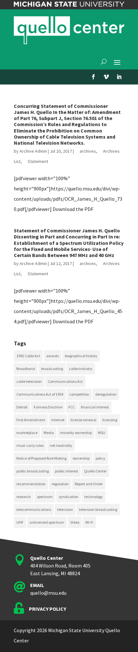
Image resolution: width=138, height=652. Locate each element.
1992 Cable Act (28, 355)
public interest (66, 471)
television (65, 509)
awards (52, 355)
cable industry (80, 368)
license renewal (83, 419)
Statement (38, 161)
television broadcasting (98, 509)
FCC (71, 407)
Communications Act (65, 381)
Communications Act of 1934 (39, 394)
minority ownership (76, 432)
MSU (101, 432)
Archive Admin (33, 151)
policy (100, 458)
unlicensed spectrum (47, 522)
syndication (68, 496)
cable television (29, 381)
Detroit (22, 407)
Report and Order (89, 483)
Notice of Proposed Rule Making (41, 458)
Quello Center (95, 471)
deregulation (105, 394)
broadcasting (52, 368)
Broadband (25, 368)
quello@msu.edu (48, 593)
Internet (58, 419)
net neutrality (61, 445)
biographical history (81, 355)
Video (74, 522)
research (23, 496)
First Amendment (30, 419)
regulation (60, 483)
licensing (109, 419)
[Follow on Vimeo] (106, 77)
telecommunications (33, 509)
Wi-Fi (89, 522)
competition (79, 394)
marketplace (27, 432)
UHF (19, 522)
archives (88, 151)
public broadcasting (32, 471)
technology (93, 496)
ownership (81, 458)
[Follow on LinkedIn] (119, 77)
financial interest (95, 407)
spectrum (45, 496)
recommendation (31, 483)
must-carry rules (30, 445)
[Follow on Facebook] (93, 77)
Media (49, 432)
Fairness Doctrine (48, 407)
